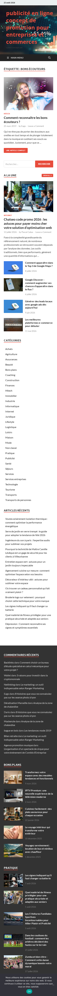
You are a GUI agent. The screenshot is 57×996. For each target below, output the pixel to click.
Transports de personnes (18, 499)
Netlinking (9, 684)
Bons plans (11, 369)
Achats (9, 348)
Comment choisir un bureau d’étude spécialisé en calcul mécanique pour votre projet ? (26, 666)
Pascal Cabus (27, 232)
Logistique (10, 427)
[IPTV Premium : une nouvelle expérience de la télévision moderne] (13, 790)
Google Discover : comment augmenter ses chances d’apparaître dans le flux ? (39, 284)
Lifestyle (9, 421)
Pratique (9, 453)
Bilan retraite (11, 736)
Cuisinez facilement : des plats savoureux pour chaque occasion (38, 812)
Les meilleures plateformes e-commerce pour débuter (39, 322)
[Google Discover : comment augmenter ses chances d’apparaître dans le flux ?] (13, 279)
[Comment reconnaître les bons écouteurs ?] (28, 93)
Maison (9, 437)
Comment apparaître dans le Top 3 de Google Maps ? (39, 264)
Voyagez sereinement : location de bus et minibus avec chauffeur (39, 848)
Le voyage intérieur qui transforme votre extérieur (37, 830)
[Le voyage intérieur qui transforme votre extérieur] (13, 827)
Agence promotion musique (18, 745)
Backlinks (9, 662)
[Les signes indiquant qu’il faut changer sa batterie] (13, 875)
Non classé (11, 447)
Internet (8, 215)
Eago (23, 126)
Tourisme (10, 489)
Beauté (9, 364)
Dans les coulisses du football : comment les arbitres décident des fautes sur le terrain (37, 940)
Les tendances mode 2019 (37, 730)
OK (29, 991)
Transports (11, 494)
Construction (12, 380)
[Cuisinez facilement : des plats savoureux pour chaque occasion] (13, 809)
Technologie (11, 484)
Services (9, 473)
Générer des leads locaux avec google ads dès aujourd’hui (38, 304)
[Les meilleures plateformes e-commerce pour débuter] (13, 319)
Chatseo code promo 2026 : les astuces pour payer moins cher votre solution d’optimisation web (28, 223)
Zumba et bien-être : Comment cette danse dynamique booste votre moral (38, 961)
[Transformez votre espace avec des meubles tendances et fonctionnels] (13, 772)
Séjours (9, 468)
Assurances (11, 359)
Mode (8, 442)
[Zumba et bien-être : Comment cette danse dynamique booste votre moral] (13, 957)
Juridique (10, 416)
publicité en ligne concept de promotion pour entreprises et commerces (29, 27)
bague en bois (11, 730)
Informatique (12, 406)
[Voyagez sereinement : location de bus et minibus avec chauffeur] (13, 845)
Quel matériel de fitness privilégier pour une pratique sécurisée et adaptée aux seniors (38, 897)
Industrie (10, 401)
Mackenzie (9, 721)
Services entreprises (15, 479)
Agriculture (11, 354)
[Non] (53, 984)
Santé (8, 463)
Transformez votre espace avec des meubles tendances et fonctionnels (39, 775)
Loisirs (8, 432)
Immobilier (11, 395)
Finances (10, 385)
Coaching (10, 374)
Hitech (7, 114)
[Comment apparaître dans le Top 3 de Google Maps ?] (13, 262)
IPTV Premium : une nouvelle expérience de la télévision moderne (39, 793)
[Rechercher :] (28, 164)
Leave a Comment (36, 126)
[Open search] (49, 57)
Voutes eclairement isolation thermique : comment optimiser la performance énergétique (26, 522)
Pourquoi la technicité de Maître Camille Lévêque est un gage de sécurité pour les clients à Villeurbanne (26, 553)
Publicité (10, 458)
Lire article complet (14, 149)
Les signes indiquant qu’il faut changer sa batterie (38, 877)
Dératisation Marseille (15, 702)
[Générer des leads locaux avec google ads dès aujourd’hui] (13, 301)
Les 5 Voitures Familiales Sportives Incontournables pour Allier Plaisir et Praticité (38, 918)
